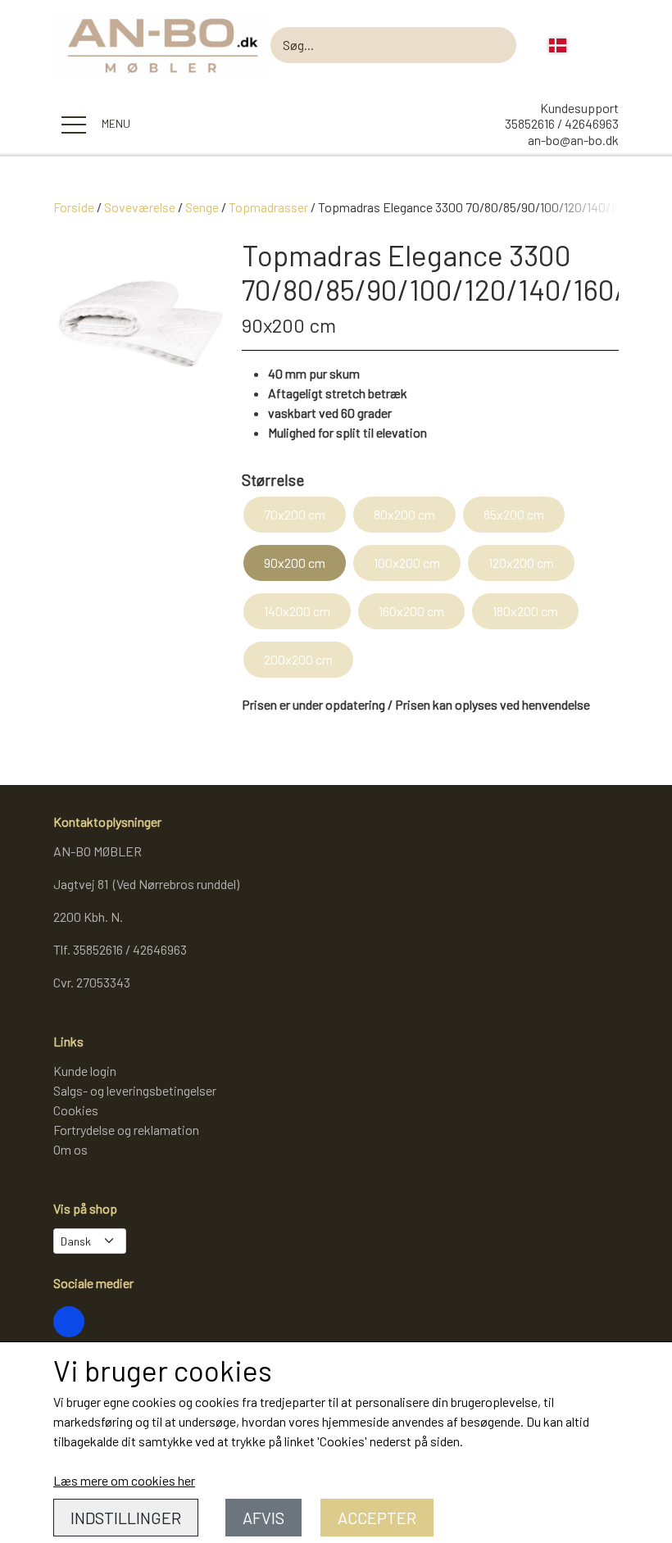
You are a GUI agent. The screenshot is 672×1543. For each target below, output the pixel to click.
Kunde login (84, 1070)
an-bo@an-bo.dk (573, 139)
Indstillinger (125, 1517)
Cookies (75, 1110)
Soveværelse (139, 207)
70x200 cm (294, 514)
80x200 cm (404, 514)
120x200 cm (521, 562)
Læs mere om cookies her (124, 1480)
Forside (73, 207)
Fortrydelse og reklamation (126, 1129)
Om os (70, 1149)
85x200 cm (514, 514)
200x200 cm (298, 659)
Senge (202, 207)
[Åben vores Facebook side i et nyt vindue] (68, 1321)
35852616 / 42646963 (562, 123)
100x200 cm (407, 562)
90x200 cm (294, 562)
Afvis (263, 1517)
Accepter (377, 1517)
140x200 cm (297, 611)
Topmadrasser (268, 207)
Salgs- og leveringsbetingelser (134, 1090)
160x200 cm (411, 611)
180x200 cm (525, 611)
